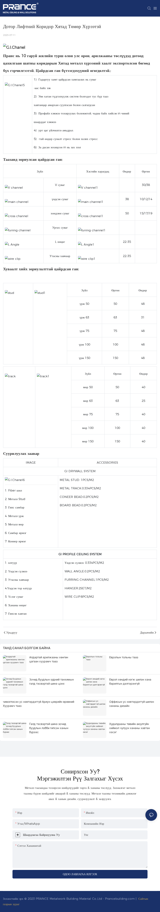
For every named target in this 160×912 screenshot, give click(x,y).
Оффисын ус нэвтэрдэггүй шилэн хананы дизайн (131, 703)
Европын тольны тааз (123, 657)
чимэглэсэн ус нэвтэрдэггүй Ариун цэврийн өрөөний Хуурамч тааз (38, 703)
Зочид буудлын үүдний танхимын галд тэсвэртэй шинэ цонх (51, 681)
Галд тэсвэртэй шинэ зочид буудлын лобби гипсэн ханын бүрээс (48, 728)
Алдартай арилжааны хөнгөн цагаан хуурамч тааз (48, 659)
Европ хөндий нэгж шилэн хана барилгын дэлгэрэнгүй (130, 681)
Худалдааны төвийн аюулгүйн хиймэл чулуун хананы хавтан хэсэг (129, 728)
